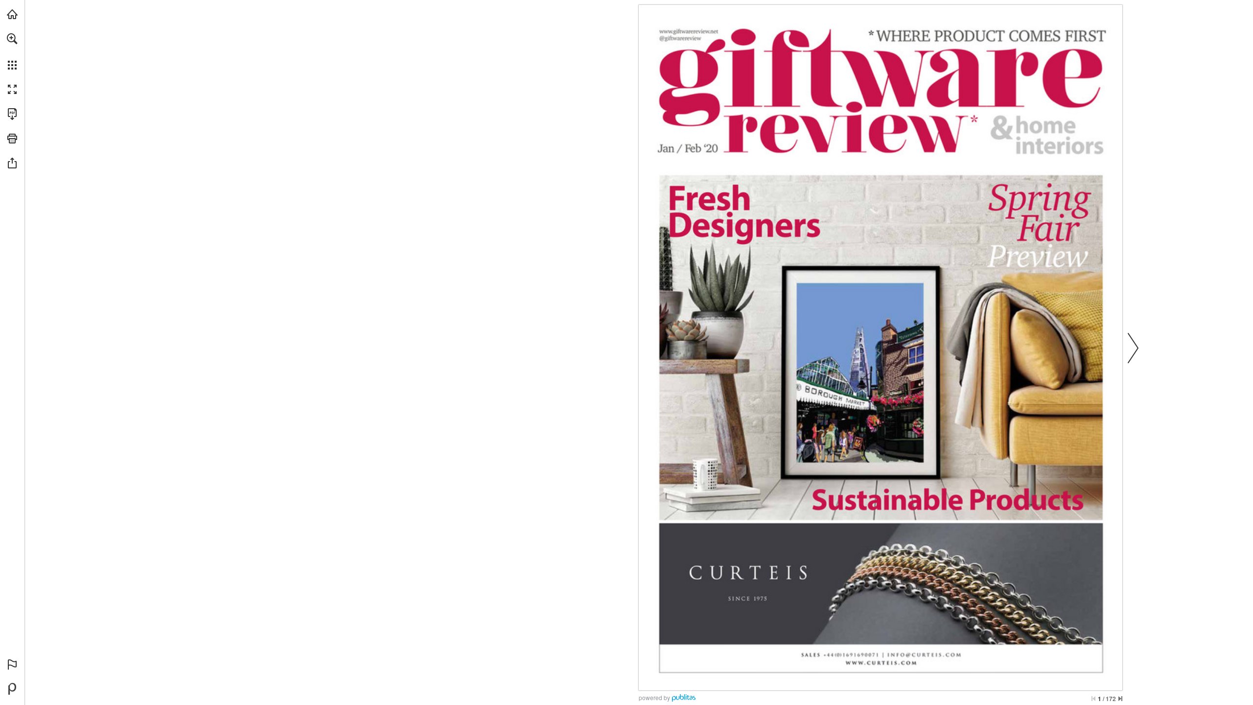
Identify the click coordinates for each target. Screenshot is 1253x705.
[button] (12, 38)
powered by (654, 697)
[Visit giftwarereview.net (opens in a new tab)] (12, 14)
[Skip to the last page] (1120, 698)
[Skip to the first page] (1093, 698)
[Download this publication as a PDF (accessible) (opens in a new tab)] (12, 114)
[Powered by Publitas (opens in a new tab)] (12, 689)
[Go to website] (688, 31)
